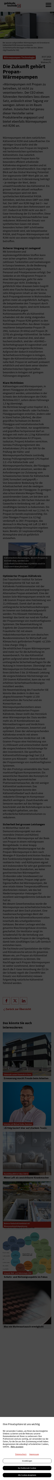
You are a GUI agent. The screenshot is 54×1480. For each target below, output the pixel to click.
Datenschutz (21, 1454)
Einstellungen (27, 1461)
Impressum (34, 1454)
